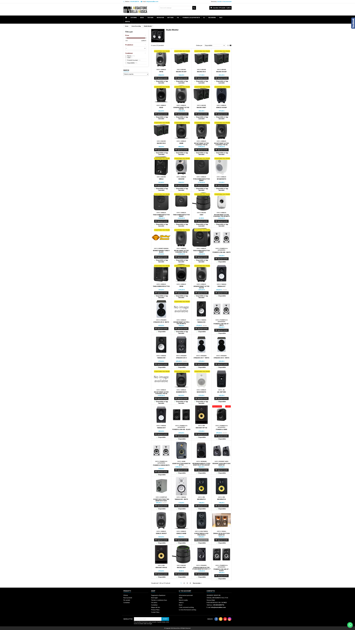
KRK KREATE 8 (221, 499)
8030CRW (181, 179)
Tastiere (150, 17)
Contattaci (126, 602)
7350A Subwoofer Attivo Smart (201, 251)
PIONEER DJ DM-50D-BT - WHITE (221, 324)
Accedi (219, 1)
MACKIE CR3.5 (201, 71)
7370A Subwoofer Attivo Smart (201, 179)
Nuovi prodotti (127, 598)
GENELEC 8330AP (221, 107)
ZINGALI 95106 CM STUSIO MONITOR (221, 534)
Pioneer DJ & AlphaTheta (191, 17)
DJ (204, 17)
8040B (181, 143)
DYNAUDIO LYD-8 (181, 358)
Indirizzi (181, 602)
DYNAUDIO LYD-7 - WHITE (201, 358)
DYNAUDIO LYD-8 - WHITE (161, 322)
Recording (212, 17)
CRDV (201, 215)
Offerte (125, 595)
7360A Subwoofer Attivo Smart (161, 215)
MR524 (161, 179)
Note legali (154, 598)
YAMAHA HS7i (161, 428)
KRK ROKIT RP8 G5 (161, 567)
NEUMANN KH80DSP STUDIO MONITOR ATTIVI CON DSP (201, 464)
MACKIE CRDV (181, 567)
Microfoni (160, 17)
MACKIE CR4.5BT (221, 71)
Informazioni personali (186, 595)
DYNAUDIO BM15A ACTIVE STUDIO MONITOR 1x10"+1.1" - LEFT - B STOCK (201, 569)
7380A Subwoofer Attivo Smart (181, 215)
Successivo (197, 583)
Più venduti (126, 600)
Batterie (170, 17)
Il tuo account (185, 591)
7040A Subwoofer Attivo (161, 286)
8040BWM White (181, 392)
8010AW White (221, 179)
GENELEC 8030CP (161, 533)
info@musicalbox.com (152, 1)
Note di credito (183, 600)
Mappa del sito (155, 607)
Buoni (180, 605)
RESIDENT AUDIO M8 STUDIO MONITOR (221, 464)
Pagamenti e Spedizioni (158, 595)
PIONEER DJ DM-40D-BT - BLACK (221, 569)
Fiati (220, 17)
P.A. (178, 17)
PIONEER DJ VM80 (221, 429)
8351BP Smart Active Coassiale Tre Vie (181, 251)
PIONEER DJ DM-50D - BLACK (181, 429)
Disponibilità (215, 45)
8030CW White (201, 392)
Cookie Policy (155, 612)
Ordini (180, 598)
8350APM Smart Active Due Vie (201, 287)
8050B (181, 286)
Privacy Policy (155, 610)
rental (127, 21)
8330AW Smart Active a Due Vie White (181, 322)
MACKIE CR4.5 (161, 143)
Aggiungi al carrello (161, 78)
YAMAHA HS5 (201, 322)
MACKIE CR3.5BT (181, 71)
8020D (161, 107)
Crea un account (227, 1)
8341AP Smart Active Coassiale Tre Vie (221, 144)
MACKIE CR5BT (201, 107)
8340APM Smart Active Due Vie (181, 108)
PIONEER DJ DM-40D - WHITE (221, 252)
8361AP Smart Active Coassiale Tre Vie (161, 392)
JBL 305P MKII (221, 392)
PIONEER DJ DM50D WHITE (161, 465)
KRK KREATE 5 (201, 499)
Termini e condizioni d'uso (159, 600)
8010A (161, 71)
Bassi (142, 17)
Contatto (211, 591)
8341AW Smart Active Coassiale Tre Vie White (221, 215)
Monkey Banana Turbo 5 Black (161, 251)
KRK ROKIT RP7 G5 (201, 428)
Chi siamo (154, 602)
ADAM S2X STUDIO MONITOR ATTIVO (181, 464)
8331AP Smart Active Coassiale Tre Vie (201, 144)
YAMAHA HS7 (221, 286)
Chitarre (133, 17)
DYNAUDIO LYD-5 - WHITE (221, 358)
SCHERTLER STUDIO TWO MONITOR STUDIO (161, 500)
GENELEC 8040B (181, 533)
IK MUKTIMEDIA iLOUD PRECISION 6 (201, 534)
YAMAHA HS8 (161, 358)
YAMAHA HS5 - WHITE (181, 499)
